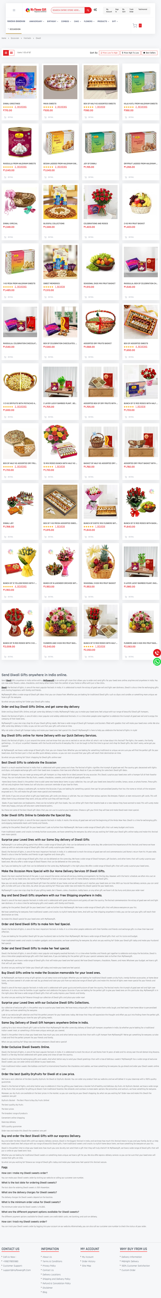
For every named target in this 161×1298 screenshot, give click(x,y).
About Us (47, 1257)
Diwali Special (10, 223)
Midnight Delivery (130, 1261)
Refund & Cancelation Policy (57, 1283)
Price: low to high (110, 53)
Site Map (86, 1265)
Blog (45, 1292)
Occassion (15, 38)
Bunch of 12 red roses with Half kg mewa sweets (141, 403)
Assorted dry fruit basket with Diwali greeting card (141, 463)
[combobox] (71, 10)
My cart (123, 10)
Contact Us (48, 1270)
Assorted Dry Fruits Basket (98, 343)
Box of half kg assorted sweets (100, 103)
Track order (131, 10)
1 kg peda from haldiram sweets (19, 283)
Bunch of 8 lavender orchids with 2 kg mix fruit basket (60, 583)
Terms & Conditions (52, 1261)
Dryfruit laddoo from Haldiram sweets (141, 163)
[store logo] (35, 10)
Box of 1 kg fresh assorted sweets (60, 523)
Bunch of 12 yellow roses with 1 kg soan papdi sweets (20, 583)
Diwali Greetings (11, 103)
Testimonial (143, 9)
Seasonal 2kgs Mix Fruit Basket (99, 283)
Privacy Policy (49, 1265)
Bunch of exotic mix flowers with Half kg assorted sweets (101, 523)
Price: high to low (131, 53)
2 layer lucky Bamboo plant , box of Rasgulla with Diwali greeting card (60, 403)
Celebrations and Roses (96, 223)
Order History (88, 1261)
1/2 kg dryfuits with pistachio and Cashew (20, 403)
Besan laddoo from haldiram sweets (60, 163)
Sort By (93, 52)
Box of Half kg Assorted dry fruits (20, 463)
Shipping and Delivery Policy (56, 1279)
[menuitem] (16, 21)
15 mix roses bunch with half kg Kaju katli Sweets (60, 463)
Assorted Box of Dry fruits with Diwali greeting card (101, 403)
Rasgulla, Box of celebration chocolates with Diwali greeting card (141, 283)
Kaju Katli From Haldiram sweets (141, 103)
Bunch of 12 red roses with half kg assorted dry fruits (101, 643)
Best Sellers (151, 53)
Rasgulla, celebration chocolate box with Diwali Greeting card (20, 343)
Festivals (27, 38)
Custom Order (129, 1270)
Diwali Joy (8, 523)
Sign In (117, 10)
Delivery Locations (52, 1274)
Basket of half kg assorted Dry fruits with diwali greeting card (101, 463)
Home (4, 38)
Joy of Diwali (90, 163)
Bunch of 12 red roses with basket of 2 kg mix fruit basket (141, 523)
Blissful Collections (53, 223)
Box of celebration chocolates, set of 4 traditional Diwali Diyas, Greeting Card (60, 343)
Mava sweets (49, 103)
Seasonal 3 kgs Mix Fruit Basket (100, 583)
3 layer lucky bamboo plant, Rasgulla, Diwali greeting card (141, 583)
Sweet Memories (51, 283)
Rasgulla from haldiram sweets (19, 163)
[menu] (66, 25)
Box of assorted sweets (136, 343)
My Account (109, 10)
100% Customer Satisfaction (136, 1265)
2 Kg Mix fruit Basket (134, 223)
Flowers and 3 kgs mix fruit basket (60, 643)
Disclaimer (48, 1288)
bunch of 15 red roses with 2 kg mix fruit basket (20, 643)
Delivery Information (132, 1257)
